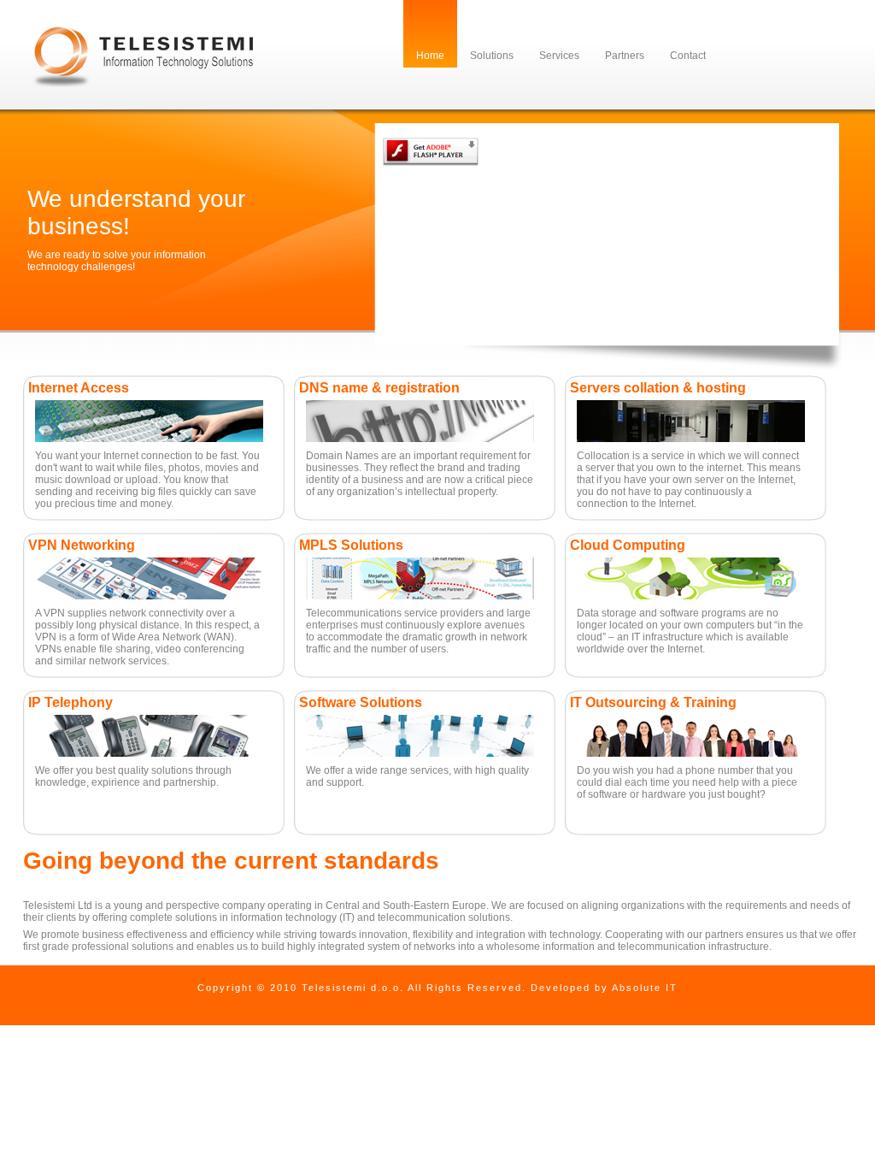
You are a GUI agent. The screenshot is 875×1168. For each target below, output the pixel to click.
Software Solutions (360, 702)
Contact (688, 56)
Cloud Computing (627, 545)
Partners (624, 56)
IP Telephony (70, 702)
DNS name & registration (379, 387)
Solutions (492, 56)
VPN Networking (81, 545)
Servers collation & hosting (658, 387)
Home (430, 56)
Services (559, 56)
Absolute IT (645, 987)
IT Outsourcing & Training (653, 702)
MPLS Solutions (351, 545)
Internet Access (78, 387)
